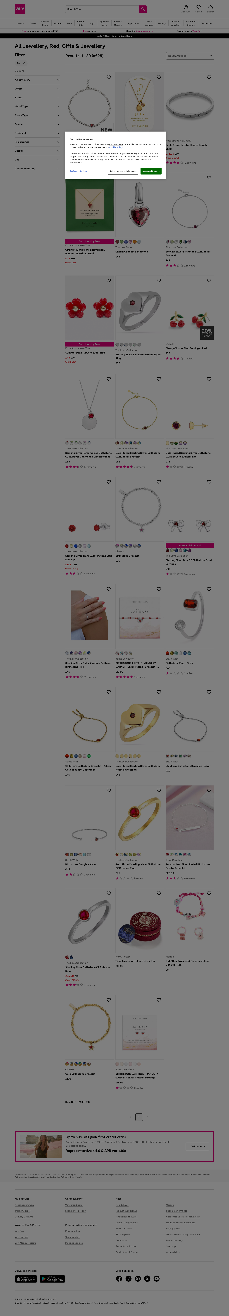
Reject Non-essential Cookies (123, 171)
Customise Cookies (78, 171)
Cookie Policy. (116, 147)
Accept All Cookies (151, 171)
